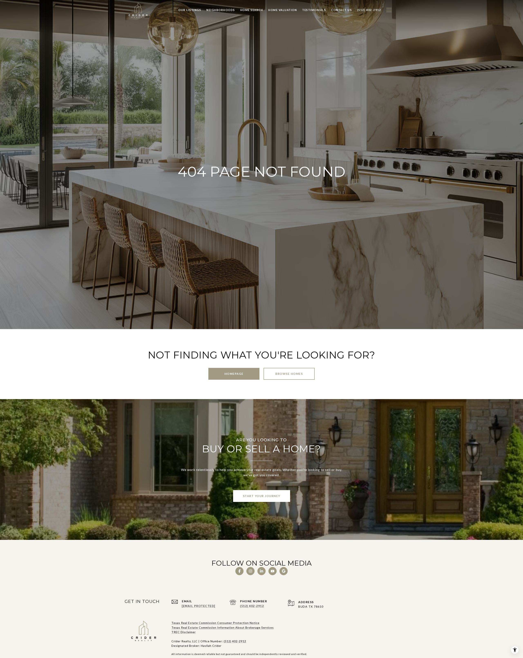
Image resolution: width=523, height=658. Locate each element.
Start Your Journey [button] (261, 496)
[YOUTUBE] (272, 571)
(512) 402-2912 (252, 606)
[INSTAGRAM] (250, 571)
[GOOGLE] (283, 571)
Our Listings (189, 10)
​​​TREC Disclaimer (183, 632)
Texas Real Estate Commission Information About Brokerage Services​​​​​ (222, 627)
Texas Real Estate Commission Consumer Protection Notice (215, 623)
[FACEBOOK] (239, 571)
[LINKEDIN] (261, 571)
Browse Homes (289, 373)
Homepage (234, 373)
